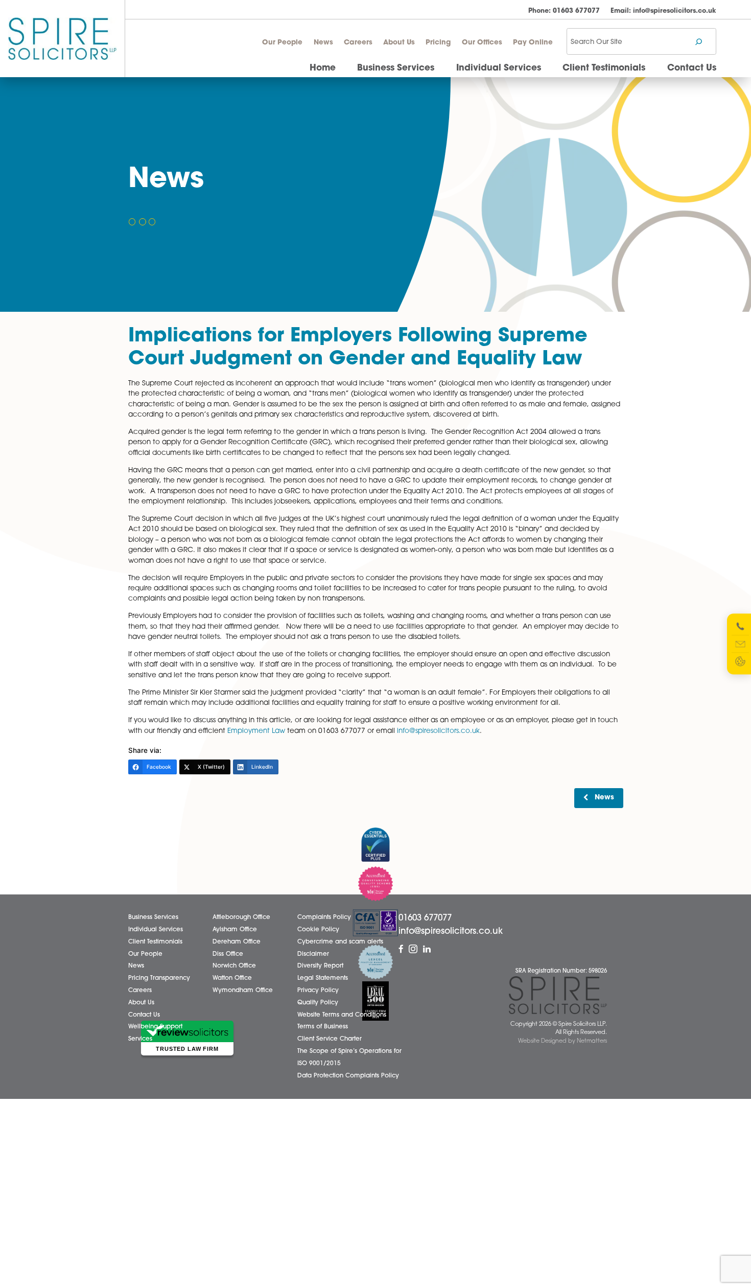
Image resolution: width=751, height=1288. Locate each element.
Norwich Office (234, 966)
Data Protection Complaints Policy (348, 1076)
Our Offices (482, 42)
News (323, 42)
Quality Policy (317, 1003)
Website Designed (542, 1041)
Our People (282, 42)
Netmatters (592, 1041)
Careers (358, 42)
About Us (399, 42)
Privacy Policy (318, 990)
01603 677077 (564, 11)
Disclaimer (313, 954)
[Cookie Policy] (740, 661)
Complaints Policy (324, 917)
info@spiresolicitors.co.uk (663, 11)
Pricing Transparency (159, 978)
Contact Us (691, 68)
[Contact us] (740, 644)
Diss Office (228, 954)
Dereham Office (237, 942)
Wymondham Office (243, 990)
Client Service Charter (329, 1039)
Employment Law (256, 731)
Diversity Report (320, 966)
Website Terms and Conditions (341, 1015)
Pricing (438, 42)
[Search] (698, 42)
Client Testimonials (603, 68)
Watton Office (232, 978)
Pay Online (533, 42)
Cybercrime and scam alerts (340, 942)
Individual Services (498, 68)
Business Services (395, 68)
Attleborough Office (241, 917)
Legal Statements (322, 978)
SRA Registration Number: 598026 (561, 971)
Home (323, 68)
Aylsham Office (235, 930)
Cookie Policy (318, 930)
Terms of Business (322, 1027)
